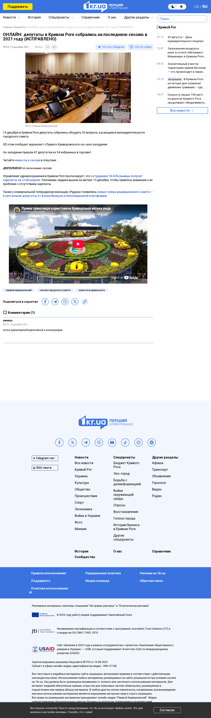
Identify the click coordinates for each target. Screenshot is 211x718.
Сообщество (85, 557)
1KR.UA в (113, 47)
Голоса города (124, 518)
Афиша (157, 463)
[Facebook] (45, 301)
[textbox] (180, 18)
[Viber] (64, 301)
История (34, 17)
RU (205, 6)
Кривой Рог (83, 470)
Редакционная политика (103, 573)
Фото (78, 522)
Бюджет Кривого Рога (126, 465)
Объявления (161, 476)
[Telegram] (55, 301)
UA (196, 6)
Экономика (83, 509)
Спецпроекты (59, 17)
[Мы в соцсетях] (59, 442)
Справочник (90, 17)
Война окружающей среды (123, 495)
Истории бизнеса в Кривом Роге (126, 527)
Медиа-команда (97, 580)
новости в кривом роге (92, 290)
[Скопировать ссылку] (84, 301)
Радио (157, 496)
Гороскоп (159, 483)
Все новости (180, 110)
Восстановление (125, 512)
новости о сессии (27, 160)
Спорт (79, 502)
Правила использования (48, 573)
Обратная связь (151, 580)
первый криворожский (18, 290)
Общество (82, 489)
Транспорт (160, 470)
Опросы (119, 505)
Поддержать (18, 7)
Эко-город (121, 473)
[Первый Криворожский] (106, 6)
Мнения (80, 529)
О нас (112, 17)
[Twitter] (74, 301)
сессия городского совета (55, 290)
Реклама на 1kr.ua (152, 573)
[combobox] (180, 18)
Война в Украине (87, 516)
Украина (81, 476)
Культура (82, 483)
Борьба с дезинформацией (127, 482)
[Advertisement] (78, 369)
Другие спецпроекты (123, 537)
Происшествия (86, 496)
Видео (157, 489)
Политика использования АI (48, 590)
